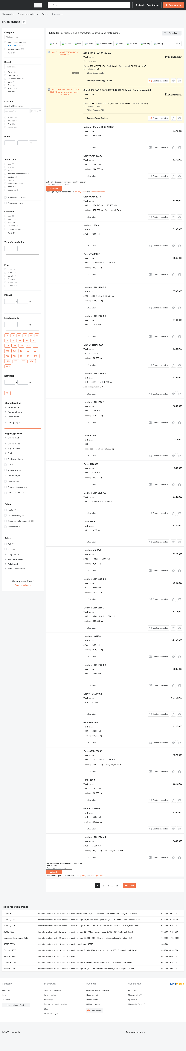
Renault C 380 (10, 968)
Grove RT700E (90, 722)
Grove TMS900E (91, 254)
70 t (7, 356)
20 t (28, 345)
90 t (28, 356)
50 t (28, 351)
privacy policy (80, 192)
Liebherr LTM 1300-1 (93, 402)
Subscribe (54, 188)
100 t (36, 356)
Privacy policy (50, 995)
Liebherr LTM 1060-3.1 (94, 579)
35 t (14, 351)
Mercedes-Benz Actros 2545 (16, 938)
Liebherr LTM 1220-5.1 (94, 665)
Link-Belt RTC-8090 (93, 345)
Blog (46, 1009)
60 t (35, 351)
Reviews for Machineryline (55, 1004)
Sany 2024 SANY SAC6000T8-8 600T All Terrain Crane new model (117, 90)
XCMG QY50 (9, 926)
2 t (13, 335)
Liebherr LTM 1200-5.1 (94, 287)
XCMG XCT (9, 913)
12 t (26, 340)
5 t (31, 335)
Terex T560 (89, 780)
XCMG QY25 (9, 920)
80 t (21, 356)
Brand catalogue (51, 1013)
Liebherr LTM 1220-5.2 (94, 316)
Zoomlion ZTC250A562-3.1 (97, 53)
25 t (35, 345)
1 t (7, 335)
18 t (21, 345)
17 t (14, 345)
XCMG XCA (9, 932)
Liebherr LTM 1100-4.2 (94, 493)
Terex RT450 (89, 435)
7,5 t (7, 393)
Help (4, 995)
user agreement (98, 192)
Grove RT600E (90, 464)
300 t (24, 361)
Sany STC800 (10, 956)
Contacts (6, 1000)
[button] (173, 80)
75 (117, 885)
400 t (32, 361)
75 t (14, 356)
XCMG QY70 (9, 944)
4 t (25, 335)
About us (6, 990)
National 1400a (91, 225)
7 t (7, 340)
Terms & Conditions (52, 990)
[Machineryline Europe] (16, 5)
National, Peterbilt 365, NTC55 (98, 127)
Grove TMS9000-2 (92, 694)
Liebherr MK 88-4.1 (93, 550)
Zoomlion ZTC (10, 950)
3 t (19, 335)
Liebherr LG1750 (92, 636)
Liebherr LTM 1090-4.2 (94, 373)
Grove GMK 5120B (92, 156)
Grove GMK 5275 (92, 197)
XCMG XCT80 (10, 962)
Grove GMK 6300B (92, 751)
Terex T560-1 (90, 521)
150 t (8, 361)
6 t (37, 335)
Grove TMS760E (91, 808)
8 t (13, 340)
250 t (16, 361)
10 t (19, 340)
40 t (21, 351)
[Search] (50, 5)
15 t (7, 345)
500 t (8, 366)
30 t (7, 351)
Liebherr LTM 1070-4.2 (94, 837)
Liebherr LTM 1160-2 (93, 608)
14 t (33, 340)
